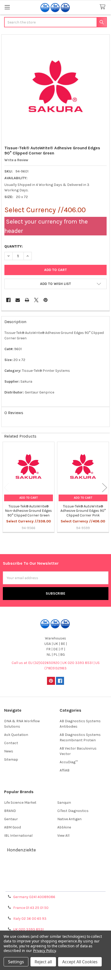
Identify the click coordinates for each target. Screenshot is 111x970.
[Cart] (103, 7)
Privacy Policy (55, 885)
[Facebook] (8, 300)
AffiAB (64, 770)
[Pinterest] (46, 300)
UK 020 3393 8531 (28, 929)
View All (63, 835)
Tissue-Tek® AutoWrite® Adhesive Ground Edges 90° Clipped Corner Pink (83, 510)
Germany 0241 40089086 (34, 897)
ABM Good (12, 827)
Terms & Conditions (56, 867)
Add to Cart (28, 497)
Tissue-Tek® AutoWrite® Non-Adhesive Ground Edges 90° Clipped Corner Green (28, 510)
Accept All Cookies (80, 962)
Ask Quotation (16, 735)
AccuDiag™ (69, 762)
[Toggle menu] (7, 7)
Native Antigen (69, 819)
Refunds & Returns (55, 879)
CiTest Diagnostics (73, 811)
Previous (6, 487)
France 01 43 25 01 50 (31, 908)
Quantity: (13, 246)
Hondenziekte (21, 850)
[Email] (18, 300)
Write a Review (16, 160)
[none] (55, 88)
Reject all (43, 962)
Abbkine (64, 827)
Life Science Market (20, 802)
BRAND (10, 811)
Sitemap (11, 759)
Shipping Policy (55, 873)
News (8, 751)
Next (104, 487)
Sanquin (64, 802)
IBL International (18, 835)
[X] (36, 300)
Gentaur (11, 819)
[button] (55, 284)
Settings (16, 962)
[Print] (27, 300)
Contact (11, 743)
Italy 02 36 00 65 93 (29, 918)
